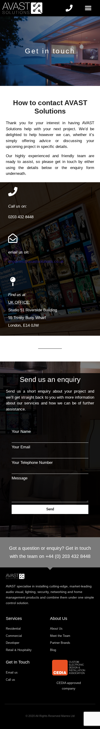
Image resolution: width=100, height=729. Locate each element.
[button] (88, 8)
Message (19, 478)
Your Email (21, 447)
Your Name (21, 431)
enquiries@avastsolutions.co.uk (36, 261)
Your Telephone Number (32, 463)
